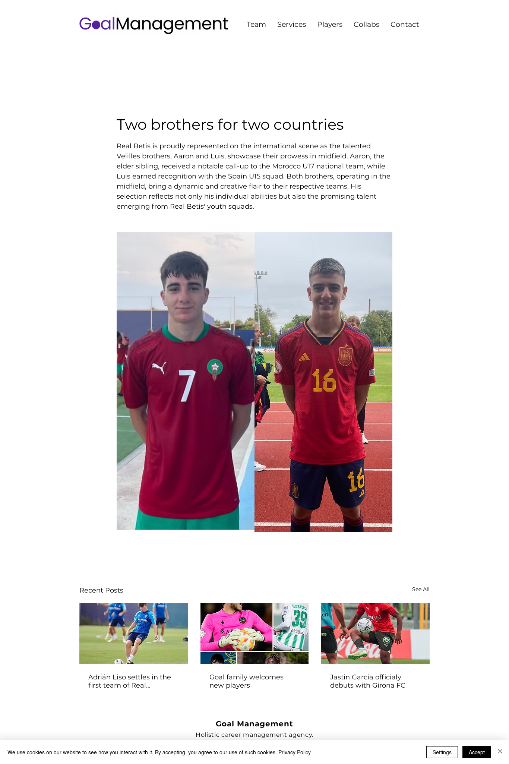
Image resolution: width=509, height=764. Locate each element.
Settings (442, 752)
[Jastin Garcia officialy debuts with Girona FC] (375, 633)
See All (421, 589)
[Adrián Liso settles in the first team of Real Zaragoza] (133, 633)
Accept (477, 752)
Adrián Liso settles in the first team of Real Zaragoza (129, 681)
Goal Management (254, 723)
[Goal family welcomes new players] (254, 633)
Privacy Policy (294, 752)
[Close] (500, 752)
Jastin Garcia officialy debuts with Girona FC (367, 681)
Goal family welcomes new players (246, 681)
